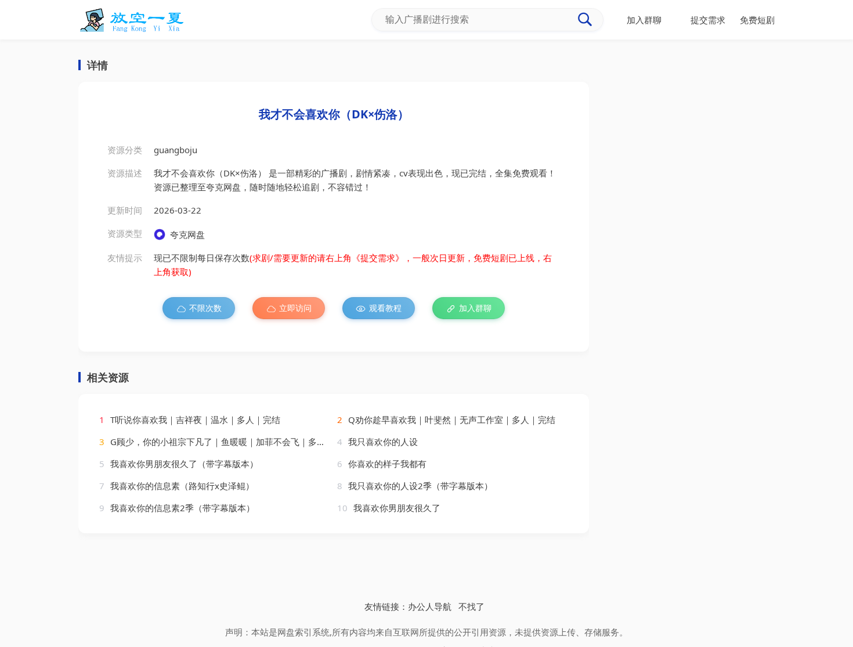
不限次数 (205, 307)
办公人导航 (429, 606)
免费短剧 (757, 20)
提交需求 (708, 20)
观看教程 (385, 307)
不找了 (471, 606)
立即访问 (295, 307)
